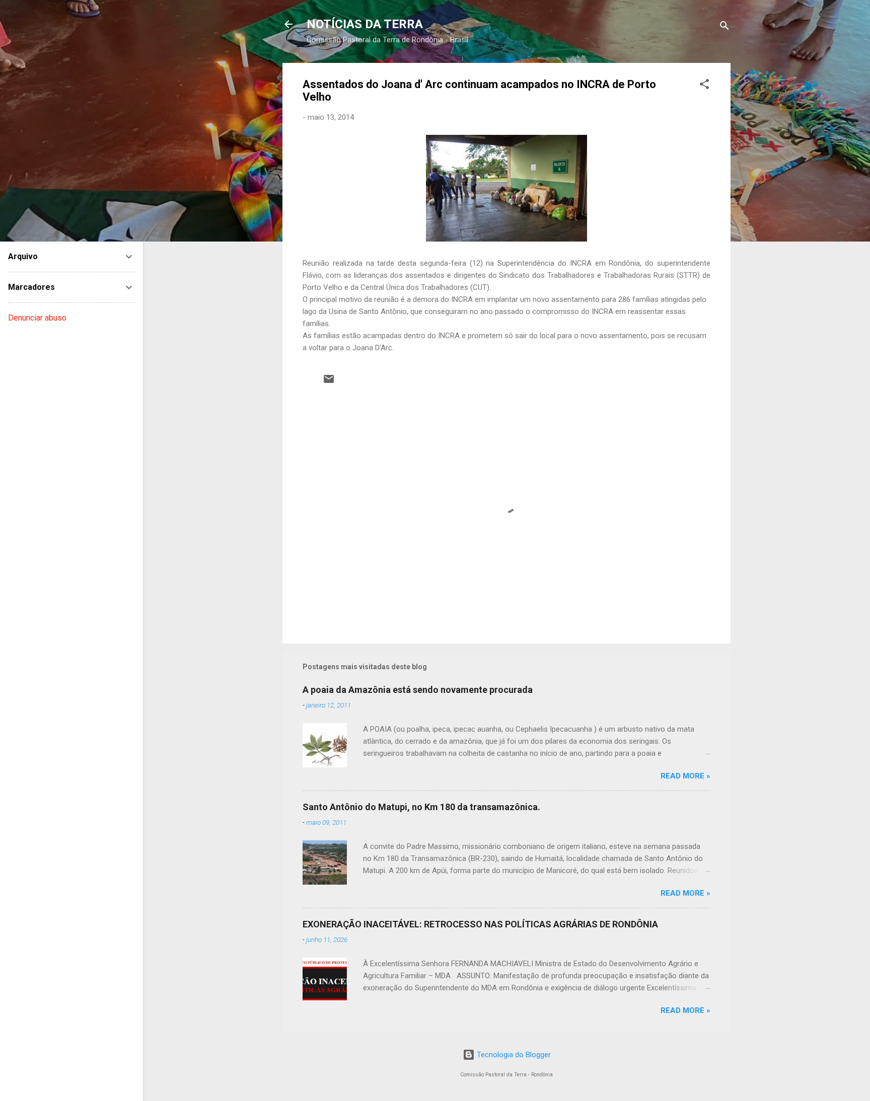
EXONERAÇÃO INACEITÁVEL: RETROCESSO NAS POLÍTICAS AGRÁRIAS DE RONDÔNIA (480, 924)
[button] (704, 86)
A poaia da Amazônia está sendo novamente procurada (418, 689)
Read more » (685, 775)
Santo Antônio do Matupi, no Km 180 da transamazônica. (421, 807)
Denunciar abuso (37, 318)
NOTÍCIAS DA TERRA (365, 24)
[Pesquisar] (724, 27)
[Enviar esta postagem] (329, 382)
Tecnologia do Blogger (513, 1054)
